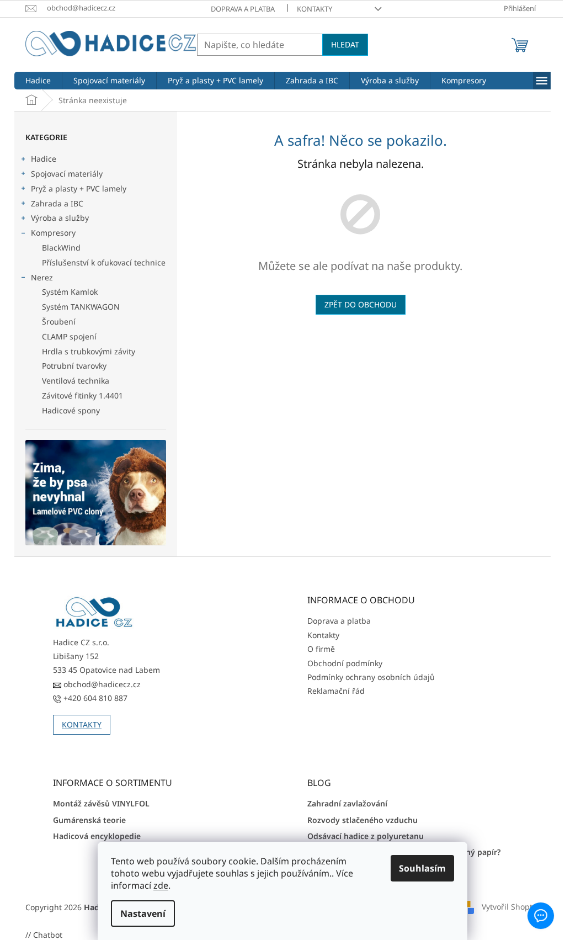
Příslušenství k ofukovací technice (104, 262)
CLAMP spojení (69, 336)
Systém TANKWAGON (81, 306)
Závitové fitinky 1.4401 (82, 395)
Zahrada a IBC (57, 203)
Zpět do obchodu (360, 304)
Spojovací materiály (67, 173)
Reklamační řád (336, 691)
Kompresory (53, 232)
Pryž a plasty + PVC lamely (78, 188)
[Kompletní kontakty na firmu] (94, 612)
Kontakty (314, 9)
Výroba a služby (60, 218)
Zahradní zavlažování (347, 803)
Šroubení (59, 321)
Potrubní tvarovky (74, 365)
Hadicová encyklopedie (97, 836)
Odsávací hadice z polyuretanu (365, 836)
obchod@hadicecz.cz (101, 684)
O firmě (321, 649)
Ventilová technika (75, 380)
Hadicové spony (71, 410)
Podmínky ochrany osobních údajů (371, 677)
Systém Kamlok (70, 291)
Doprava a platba (243, 9)
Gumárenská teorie (89, 820)
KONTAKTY (82, 724)
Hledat (345, 44)
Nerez (42, 277)
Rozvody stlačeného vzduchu (362, 820)
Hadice (43, 158)
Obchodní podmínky (344, 663)
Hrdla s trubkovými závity (88, 351)
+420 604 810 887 (94, 698)
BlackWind (61, 247)
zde (157, 885)
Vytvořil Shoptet (511, 906)
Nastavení (139, 913)
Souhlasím (418, 868)
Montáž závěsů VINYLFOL (101, 803)
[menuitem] (38, 80)
